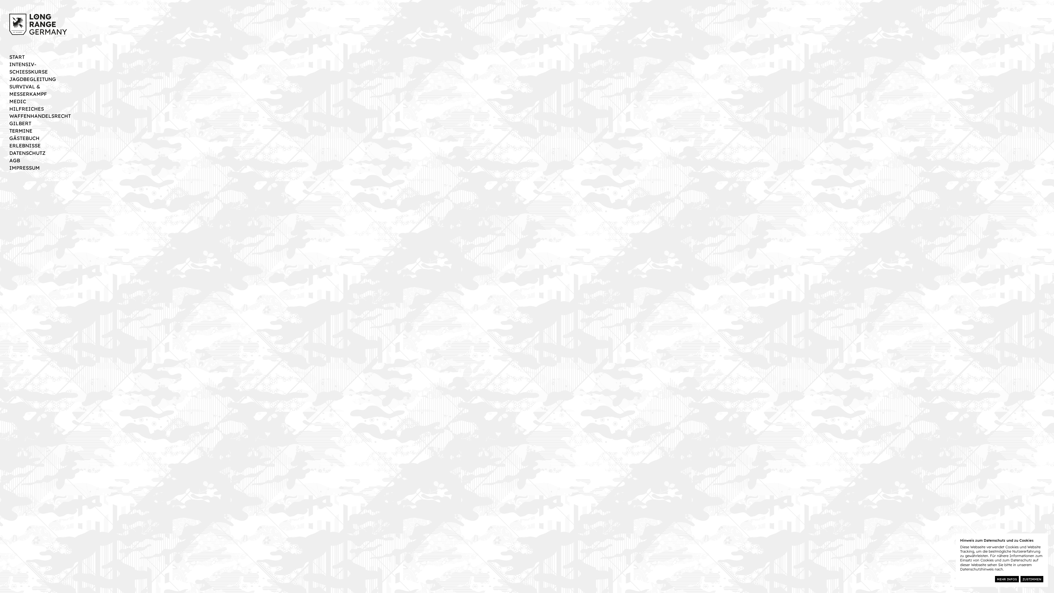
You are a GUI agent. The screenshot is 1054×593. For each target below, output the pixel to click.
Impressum (24, 168)
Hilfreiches (26, 109)
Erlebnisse (25, 145)
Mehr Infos (1007, 579)
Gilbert (20, 123)
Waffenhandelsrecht (40, 116)
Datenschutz (27, 153)
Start (17, 57)
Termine (20, 131)
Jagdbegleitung (32, 79)
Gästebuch (24, 138)
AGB (14, 160)
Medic (17, 101)
